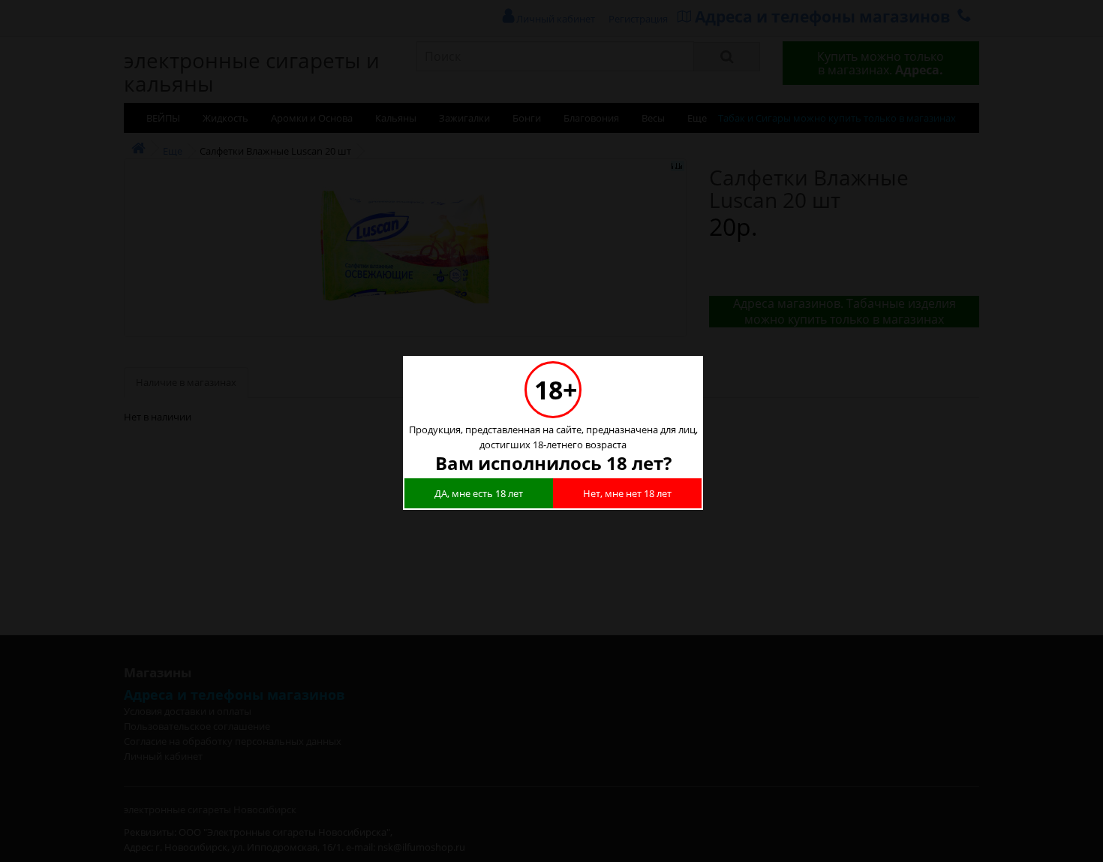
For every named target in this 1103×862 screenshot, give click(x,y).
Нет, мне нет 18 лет (627, 493)
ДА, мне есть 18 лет (478, 493)
